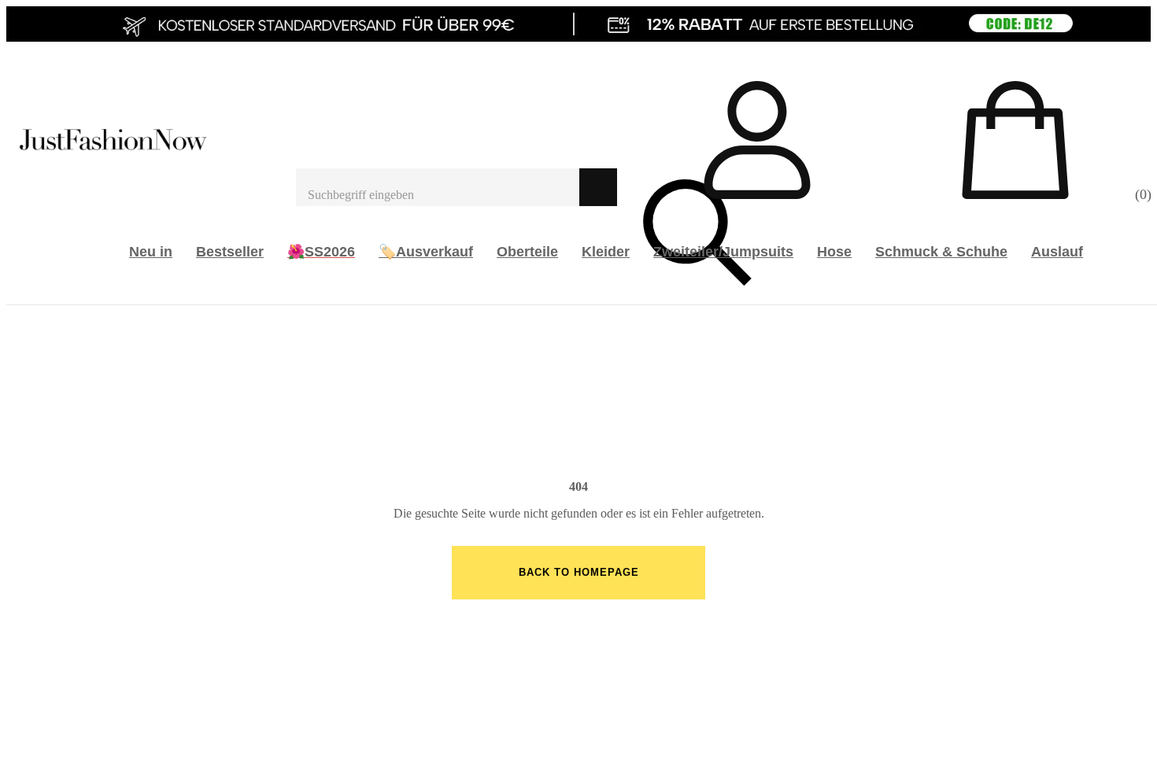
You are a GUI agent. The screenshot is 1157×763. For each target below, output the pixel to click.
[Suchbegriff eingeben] (437, 187)
